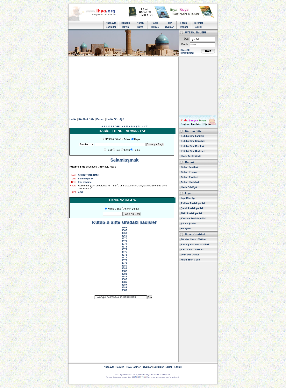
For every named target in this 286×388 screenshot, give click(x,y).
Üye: (186, 39)
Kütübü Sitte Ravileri (192, 146)
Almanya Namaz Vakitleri (195, 244)
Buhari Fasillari (189, 167)
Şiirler (169, 367)
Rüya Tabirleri (133, 367)
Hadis (155, 23)
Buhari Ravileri (189, 177)
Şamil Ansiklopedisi (192, 208)
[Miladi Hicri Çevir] (198, 126)
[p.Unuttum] (187, 53)
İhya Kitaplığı (188, 198)
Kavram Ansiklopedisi (193, 218)
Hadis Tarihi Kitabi (191, 156)
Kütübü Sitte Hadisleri (193, 151)
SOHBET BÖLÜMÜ (88, 175)
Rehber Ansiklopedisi (193, 203)
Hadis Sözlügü (189, 187)
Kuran (140, 23)
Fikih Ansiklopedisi (191, 213)
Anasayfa (111, 23)
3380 (80, 192)
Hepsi (137, 139)
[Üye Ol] (185, 50)
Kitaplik (125, 23)
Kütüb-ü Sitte (86, 119)
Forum (184, 23)
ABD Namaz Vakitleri (192, 249)
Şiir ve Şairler (188, 223)
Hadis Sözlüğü (115, 119)
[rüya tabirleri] (172, 17)
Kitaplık (178, 367)
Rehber (184, 27)
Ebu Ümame (85, 182)
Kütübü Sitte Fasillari (192, 136)
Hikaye (155, 27)
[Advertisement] (143, 86)
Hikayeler (186, 228)
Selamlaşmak (85, 178)
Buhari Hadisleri (190, 182)
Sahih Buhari (132, 208)
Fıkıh (169, 23)
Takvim (126, 27)
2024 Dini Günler (190, 254)
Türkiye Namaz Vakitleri (194, 239)
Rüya (140, 27)
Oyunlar (169, 27)
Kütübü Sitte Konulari (192, 141)
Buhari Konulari (189, 172)
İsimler (198, 27)
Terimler (198, 23)
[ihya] (95, 19)
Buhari (100, 119)
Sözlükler (111, 27)
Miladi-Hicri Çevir (190, 259)
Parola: (185, 44)
